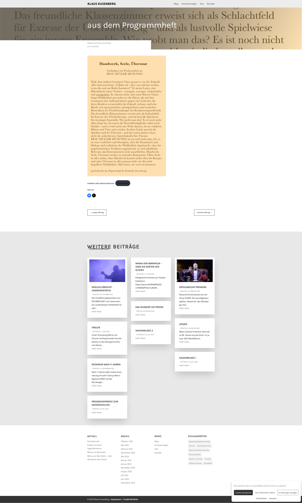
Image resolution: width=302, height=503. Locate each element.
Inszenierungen (189, 4)
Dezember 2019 (128, 483)
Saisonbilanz (208, 463)
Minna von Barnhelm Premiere (199, 450)
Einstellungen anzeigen (288, 492)
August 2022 (126, 471)
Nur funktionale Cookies (265, 492)
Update (183, 324)
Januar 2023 (126, 464)
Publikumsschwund (195, 463)
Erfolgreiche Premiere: (193, 287)
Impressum (273, 498)
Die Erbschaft (93, 441)
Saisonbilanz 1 (187, 358)
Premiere (208, 459)
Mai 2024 (125, 456)
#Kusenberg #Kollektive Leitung (199, 442)
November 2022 (128, 467)
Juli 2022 (124, 475)
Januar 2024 (126, 460)
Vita (202, 4)
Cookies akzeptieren (243, 492)
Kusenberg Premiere (204, 446)
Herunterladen (123, 183)
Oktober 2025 (127, 441)
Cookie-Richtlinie (261, 498)
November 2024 (128, 452)
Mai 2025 (125, 445)
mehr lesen (97, 311)
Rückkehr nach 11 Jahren (106, 364)
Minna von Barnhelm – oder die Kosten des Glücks (148, 266)
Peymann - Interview (195, 459)
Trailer (96, 327)
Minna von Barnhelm (96, 452)
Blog (176, 4)
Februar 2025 (127, 449)
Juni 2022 (125, 479)
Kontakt (211, 4)
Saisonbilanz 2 (144, 330)
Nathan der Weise (195, 455)
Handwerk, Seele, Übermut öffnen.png (100, 183)
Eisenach (192, 446)
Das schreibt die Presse (149, 307)
